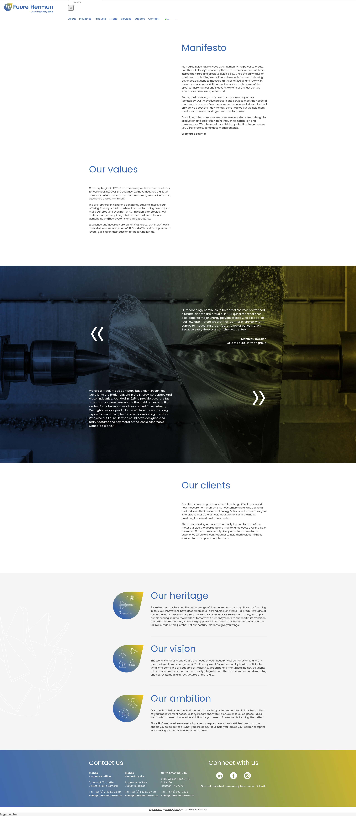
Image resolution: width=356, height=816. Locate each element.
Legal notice (155, 809)
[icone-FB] (233, 773)
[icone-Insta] (247, 773)
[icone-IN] (219, 773)
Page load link (8, 814)
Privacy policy (173, 809)
